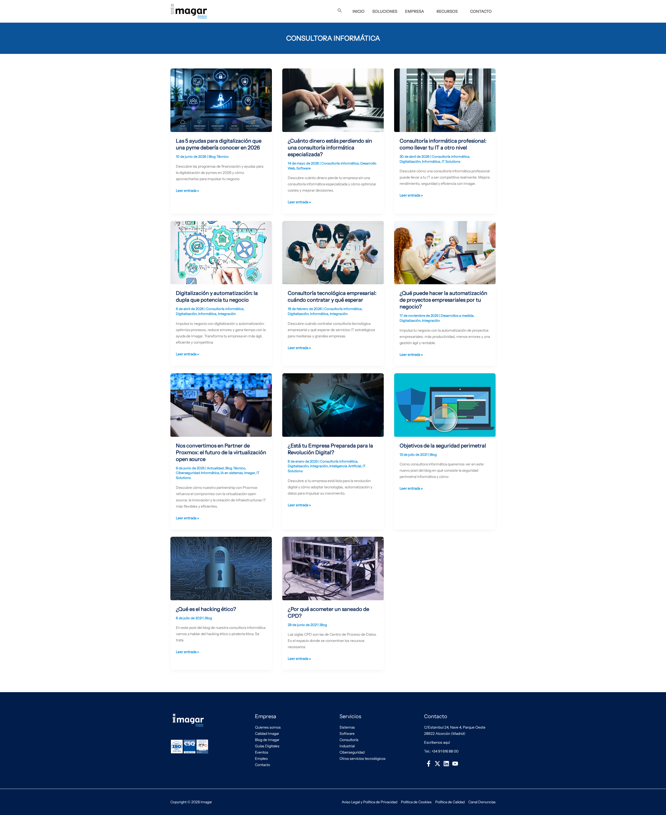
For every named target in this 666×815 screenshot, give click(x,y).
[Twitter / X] (437, 764)
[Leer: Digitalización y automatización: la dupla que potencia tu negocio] (221, 252)
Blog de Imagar (267, 739)
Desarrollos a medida (457, 315)
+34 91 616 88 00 (445, 751)
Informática (431, 161)
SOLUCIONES (384, 11)
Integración (227, 314)
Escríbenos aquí (437, 742)
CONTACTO (481, 11)
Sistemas (347, 727)
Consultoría (349, 739)
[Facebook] (428, 764)
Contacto (262, 764)
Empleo (261, 758)
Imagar (249, 473)
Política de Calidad (450, 802)
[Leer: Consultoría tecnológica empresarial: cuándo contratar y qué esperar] (333, 252)
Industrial (347, 746)
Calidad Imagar (267, 733)
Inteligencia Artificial (345, 466)
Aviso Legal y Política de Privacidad (369, 802)
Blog (433, 454)
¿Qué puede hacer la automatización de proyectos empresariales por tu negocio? (443, 300)
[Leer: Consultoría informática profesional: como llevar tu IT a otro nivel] (445, 100)
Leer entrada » (187, 190)
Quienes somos (268, 727)
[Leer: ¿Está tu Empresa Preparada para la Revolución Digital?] (333, 404)
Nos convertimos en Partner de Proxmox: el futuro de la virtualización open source (221, 452)
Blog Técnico (219, 156)
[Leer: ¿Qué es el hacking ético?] (221, 568)
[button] (339, 10)
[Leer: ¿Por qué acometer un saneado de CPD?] (333, 568)
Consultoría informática (340, 163)
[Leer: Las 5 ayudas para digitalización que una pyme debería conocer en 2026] (221, 100)
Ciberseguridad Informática (197, 473)
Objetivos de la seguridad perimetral (443, 446)
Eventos (261, 752)
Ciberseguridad (352, 752)
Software (303, 168)
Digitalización (410, 161)
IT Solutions (451, 161)
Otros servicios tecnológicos (363, 758)
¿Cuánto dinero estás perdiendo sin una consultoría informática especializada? (330, 147)
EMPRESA (414, 11)
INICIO (358, 11)
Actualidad (215, 468)
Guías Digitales (267, 746)
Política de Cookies (416, 802)
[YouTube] (455, 764)
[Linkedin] (446, 764)
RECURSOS (447, 11)
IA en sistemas (232, 473)
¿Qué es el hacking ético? (206, 609)
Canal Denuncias (482, 802)
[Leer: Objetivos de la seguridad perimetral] (445, 404)
